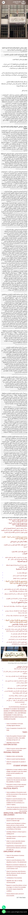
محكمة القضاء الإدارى (15, 54)
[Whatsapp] (4, 911)
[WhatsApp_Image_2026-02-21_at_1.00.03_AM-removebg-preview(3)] (19, 2)
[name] (3, 2)
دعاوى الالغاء (24, 545)
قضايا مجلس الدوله (14, 523)
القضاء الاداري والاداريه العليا (19, 521)
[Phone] (4, 907)
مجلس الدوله (15, 50)
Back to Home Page (20, 13)
